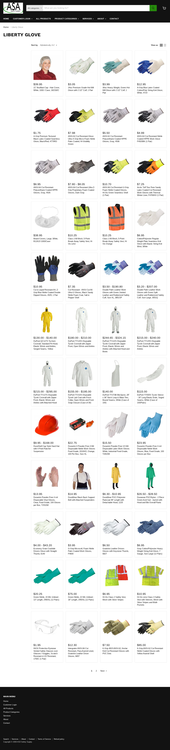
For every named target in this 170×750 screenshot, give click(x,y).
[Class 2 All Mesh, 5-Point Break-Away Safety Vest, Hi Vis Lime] (81, 217)
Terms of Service (44, 739)
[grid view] (161, 45)
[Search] (153, 8)
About (101, 19)
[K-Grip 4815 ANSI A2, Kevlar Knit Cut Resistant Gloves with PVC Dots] (116, 627)
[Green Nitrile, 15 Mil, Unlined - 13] (47, 576)
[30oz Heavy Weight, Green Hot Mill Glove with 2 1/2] (116, 66)
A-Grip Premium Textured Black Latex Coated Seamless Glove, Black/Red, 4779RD (46, 138)
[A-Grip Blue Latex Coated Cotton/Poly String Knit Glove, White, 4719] (150, 66)
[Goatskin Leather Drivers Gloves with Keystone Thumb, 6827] (116, 527)
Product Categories (66, 19)
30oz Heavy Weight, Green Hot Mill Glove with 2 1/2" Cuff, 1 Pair (116, 90)
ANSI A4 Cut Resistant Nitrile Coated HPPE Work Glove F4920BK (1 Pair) (149, 138)
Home (6, 19)
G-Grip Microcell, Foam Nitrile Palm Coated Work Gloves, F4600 (81, 551)
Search (6, 739)
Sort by (34, 45)
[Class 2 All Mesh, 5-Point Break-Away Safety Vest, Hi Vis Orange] (116, 217)
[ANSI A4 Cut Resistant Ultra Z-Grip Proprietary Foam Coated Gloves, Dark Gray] (81, 166)
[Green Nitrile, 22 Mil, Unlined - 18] (81, 576)
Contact (114, 19)
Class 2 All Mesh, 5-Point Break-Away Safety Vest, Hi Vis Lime (80, 241)
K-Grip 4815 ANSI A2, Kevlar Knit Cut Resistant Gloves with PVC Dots (116, 651)
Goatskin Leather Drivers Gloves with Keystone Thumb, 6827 (116, 551)
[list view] (165, 45)
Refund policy (59, 739)
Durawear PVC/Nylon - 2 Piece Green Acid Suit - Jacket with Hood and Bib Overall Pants (150, 500)
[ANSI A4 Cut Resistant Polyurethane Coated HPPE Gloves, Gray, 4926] (47, 166)
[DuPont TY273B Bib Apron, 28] (116, 373)
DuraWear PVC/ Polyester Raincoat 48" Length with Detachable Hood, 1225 (114, 500)
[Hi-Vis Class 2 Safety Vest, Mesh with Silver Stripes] (116, 576)
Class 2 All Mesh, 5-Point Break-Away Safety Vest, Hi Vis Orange (115, 241)
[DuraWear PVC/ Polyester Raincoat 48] (116, 476)
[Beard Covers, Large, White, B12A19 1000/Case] (47, 217)
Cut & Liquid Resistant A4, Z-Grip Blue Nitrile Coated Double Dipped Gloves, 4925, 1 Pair (46, 292)
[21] (47, 66)
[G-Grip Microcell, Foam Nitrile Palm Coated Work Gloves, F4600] (81, 527)
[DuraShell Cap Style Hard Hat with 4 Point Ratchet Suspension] (47, 424)
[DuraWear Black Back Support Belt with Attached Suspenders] (81, 476)
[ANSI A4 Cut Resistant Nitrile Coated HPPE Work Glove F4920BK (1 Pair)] (150, 115)
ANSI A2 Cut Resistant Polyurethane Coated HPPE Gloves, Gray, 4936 (115, 138)
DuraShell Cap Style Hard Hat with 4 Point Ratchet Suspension (46, 448)
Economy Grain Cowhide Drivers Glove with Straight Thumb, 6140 (45, 551)
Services (87, 19)
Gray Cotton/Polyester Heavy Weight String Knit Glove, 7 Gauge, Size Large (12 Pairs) (150, 551)
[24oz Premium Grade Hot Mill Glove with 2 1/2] (81, 66)
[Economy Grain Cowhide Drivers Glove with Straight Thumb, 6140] (47, 527)
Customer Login (22, 19)
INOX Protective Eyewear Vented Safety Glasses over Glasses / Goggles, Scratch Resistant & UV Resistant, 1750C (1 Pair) (45, 653)
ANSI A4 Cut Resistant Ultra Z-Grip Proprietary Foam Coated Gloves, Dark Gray (81, 190)
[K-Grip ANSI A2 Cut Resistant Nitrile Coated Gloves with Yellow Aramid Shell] (150, 627)
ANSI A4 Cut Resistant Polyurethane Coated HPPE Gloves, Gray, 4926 (45, 190)
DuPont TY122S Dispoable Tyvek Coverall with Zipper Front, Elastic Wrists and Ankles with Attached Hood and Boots (116, 346)
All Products (43, 19)
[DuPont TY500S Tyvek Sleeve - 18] (150, 373)
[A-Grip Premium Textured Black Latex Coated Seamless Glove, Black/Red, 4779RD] (47, 115)
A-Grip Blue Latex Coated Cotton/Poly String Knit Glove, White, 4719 (150, 90)
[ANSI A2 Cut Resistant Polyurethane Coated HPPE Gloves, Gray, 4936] (116, 115)
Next (102, 671)
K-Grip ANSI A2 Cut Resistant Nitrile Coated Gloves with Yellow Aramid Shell (150, 651)
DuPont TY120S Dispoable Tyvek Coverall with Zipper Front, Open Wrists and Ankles (81, 343)
